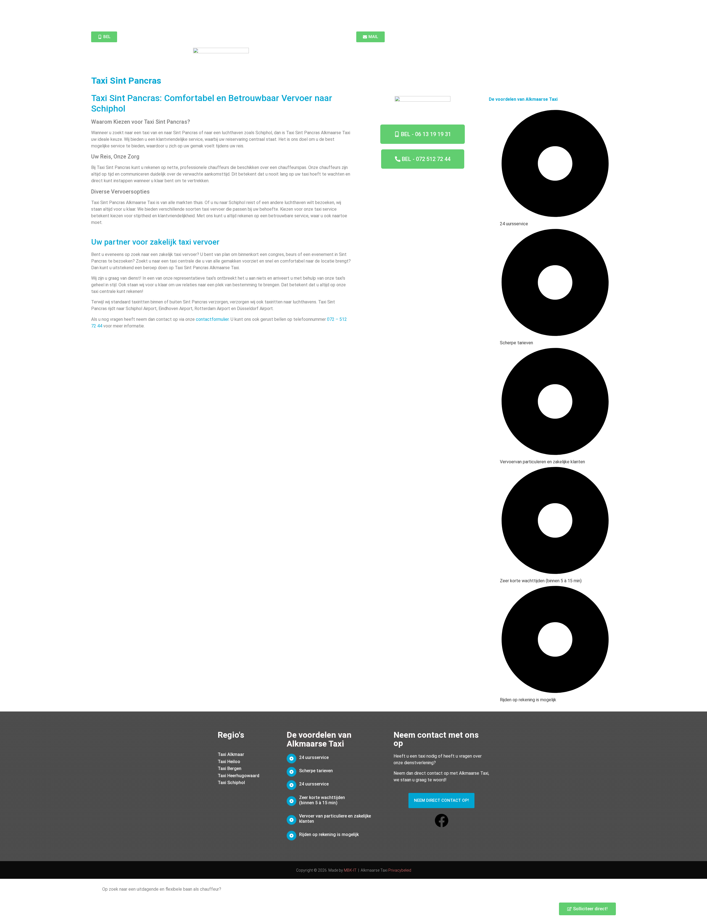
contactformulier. (212, 319)
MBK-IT (350, 870)
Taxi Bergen (229, 768)
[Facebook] (442, 820)
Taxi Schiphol (231, 782)
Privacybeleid (399, 870)
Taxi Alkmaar (231, 754)
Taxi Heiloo (229, 761)
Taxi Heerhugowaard (238, 775)
